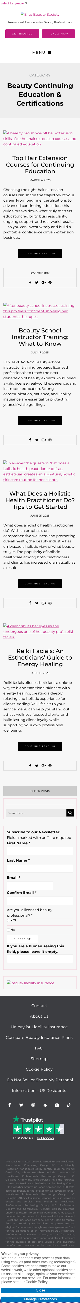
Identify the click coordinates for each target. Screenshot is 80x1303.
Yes (13, 920)
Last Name (18, 860)
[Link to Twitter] (22, 1105)
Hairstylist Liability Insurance (39, 1026)
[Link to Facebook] (10, 1105)
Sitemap (39, 1058)
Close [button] (40, 1290)
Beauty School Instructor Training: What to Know (40, 337)
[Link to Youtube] (57, 1105)
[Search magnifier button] (70, 813)
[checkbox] (8, 920)
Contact (39, 1005)
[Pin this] (50, 282)
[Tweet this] (36, 282)
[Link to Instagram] (34, 1105)
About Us (39, 1016)
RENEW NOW (58, 33)
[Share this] (30, 282)
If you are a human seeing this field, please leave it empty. (35, 949)
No (13, 929)
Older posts (40, 791)
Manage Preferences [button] (40, 1299)
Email (13, 878)
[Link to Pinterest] (46, 1105)
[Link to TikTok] (69, 1105)
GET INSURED (22, 33)
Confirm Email (21, 893)
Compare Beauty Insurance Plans (39, 1037)
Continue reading (40, 253)
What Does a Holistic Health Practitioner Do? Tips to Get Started (40, 500)
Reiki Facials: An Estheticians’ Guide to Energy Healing (40, 657)
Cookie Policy (39, 1069)
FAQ (39, 1048)
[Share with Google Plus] (43, 282)
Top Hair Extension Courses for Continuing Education (40, 165)
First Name (18, 843)
